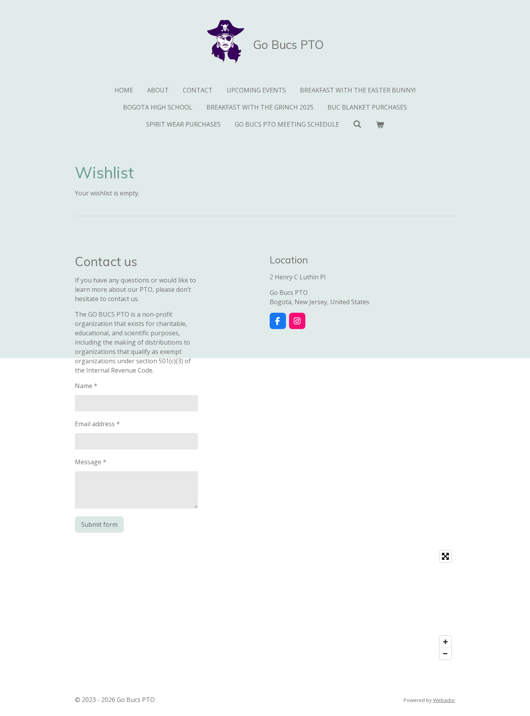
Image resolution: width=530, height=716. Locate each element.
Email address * (97, 424)
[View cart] (380, 124)
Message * (90, 462)
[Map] (265, 605)
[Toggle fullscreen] (445, 556)
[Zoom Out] (445, 653)
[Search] (357, 124)
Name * (86, 386)
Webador (444, 700)
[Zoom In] (445, 642)
